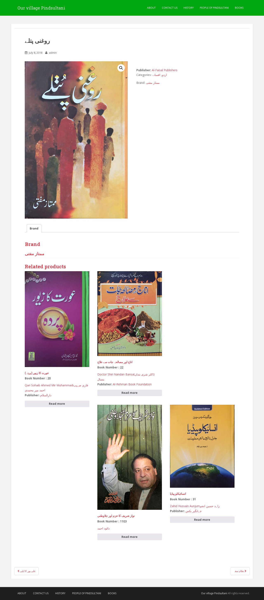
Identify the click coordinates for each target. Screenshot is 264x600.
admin (53, 52)
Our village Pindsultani (41, 8)
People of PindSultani (214, 7)
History (189, 7)
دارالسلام (45, 395)
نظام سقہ (239, 571)
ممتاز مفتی (153, 83)
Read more (57, 404)
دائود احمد (103, 528)
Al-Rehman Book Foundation (132, 384)
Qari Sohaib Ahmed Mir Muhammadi (49, 385)
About (151, 7)
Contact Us (169, 7)
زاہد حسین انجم (210, 506)
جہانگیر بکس (193, 511)
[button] (121, 68)
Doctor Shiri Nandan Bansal (115, 374)
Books (239, 7)
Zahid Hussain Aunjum (185, 506)
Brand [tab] (34, 228)
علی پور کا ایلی (27, 571)
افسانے (156, 75)
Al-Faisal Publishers (164, 70)
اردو (164, 75)
